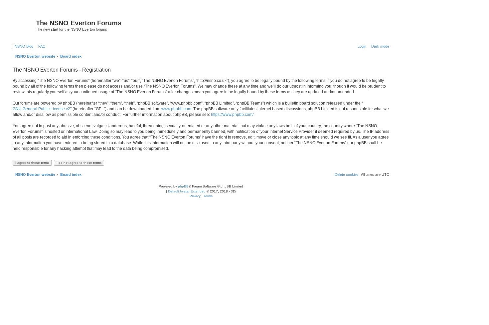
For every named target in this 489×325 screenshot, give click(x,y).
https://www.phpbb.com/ (232, 114)
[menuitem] (41, 46)
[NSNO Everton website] (23, 25)
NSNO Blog (24, 46)
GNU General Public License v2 (41, 109)
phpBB (183, 186)
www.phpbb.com (176, 109)
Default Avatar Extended (187, 191)
